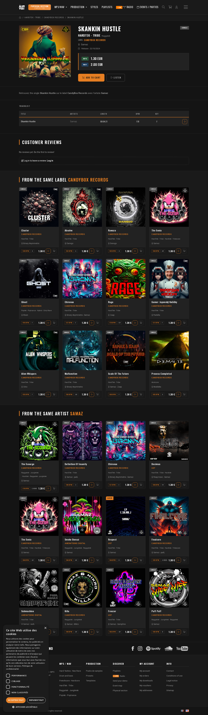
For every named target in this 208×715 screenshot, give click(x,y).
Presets (89, 675)
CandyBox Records (31, 234)
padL (76, 477)
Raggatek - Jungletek (30, 473)
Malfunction (71, 373)
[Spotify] (153, 648)
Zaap (112, 315)
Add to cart (93, 77)
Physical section (120, 690)
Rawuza (112, 230)
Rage (110, 302)
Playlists (107, 7)
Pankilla (156, 315)
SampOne (121, 624)
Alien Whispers (28, 373)
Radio (125, 7)
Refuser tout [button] (36, 700)
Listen (117, 77)
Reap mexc (158, 477)
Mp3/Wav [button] (60, 7)
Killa (67, 611)
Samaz (84, 44)
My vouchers (145, 685)
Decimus (156, 464)
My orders (144, 675)
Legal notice (171, 680)
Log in (50, 160)
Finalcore (156, 539)
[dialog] (26, 668)
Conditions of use (174, 675)
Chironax (69, 302)
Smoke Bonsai (72, 539)
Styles (94, 7)
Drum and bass (66, 675)
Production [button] (78, 7)
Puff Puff (156, 611)
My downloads (146, 680)
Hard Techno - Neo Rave (70, 671)
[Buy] (54, 251)
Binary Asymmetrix (31, 243)
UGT (153, 468)
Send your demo (120, 680)
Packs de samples (94, 671)
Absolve (68, 230)
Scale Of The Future (118, 373)
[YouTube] (182, 648)
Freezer (112, 611)
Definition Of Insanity (76, 464)
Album (109, 498)
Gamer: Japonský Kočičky (164, 302)
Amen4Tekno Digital (75, 543)
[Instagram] (140, 648)
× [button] (45, 628)
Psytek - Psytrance (28, 310)
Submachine (27, 611)
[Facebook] (133, 648)
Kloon (25, 315)
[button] (26, 707)
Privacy (169, 685)
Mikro (76, 624)
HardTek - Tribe (89, 35)
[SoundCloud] (169, 648)
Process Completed (162, 373)
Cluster (25, 230)
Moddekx (157, 387)
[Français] (182, 711)
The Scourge (27, 464)
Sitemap (170, 690)
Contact (170, 671)
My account (145, 671)
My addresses (146, 690)
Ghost (24, 302)
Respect (112, 539)
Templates (90, 680)
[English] (187, 711)
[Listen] (45, 51)
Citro (25, 387)
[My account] (176, 7)
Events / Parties (148, 7)
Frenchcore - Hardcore (69, 680)
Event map (117, 685)
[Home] (20, 17)
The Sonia (157, 230)
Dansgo (70, 243)
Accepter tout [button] (16, 700)
